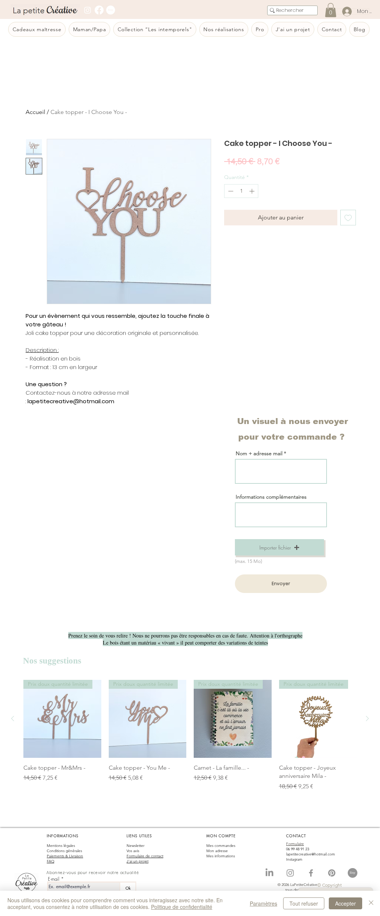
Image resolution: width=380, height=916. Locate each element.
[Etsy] (110, 10)
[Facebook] (99, 10)
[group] (190, 739)
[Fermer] (371, 903)
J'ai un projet (137, 861)
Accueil (35, 111)
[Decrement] (230, 191)
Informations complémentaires (271, 496)
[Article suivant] (367, 718)
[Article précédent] (12, 718)
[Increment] (252, 191)
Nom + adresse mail (260, 453)
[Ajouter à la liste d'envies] (348, 217)
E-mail (53, 879)
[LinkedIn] (269, 873)
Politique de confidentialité (181, 906)
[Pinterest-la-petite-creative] (332, 873)
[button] (279, 547)
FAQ (50, 861)
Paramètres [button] (263, 903)
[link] (331, 10)
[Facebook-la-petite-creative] (311, 873)
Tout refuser (303, 903)
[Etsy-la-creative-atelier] (352, 873)
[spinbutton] (241, 191)
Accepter (345, 903)
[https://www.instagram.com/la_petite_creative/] (290, 873)
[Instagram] (87, 10)
